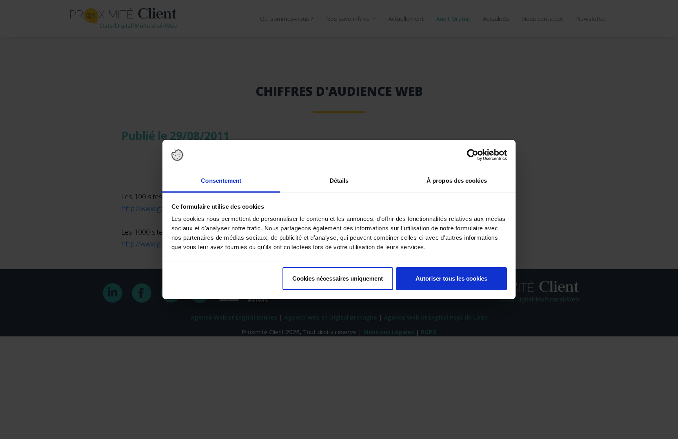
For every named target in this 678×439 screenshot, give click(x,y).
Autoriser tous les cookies (451, 278)
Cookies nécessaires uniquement (337, 278)
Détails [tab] (339, 180)
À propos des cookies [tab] (456, 180)
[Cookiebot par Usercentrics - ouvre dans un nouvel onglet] (472, 155)
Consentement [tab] (221, 180)
